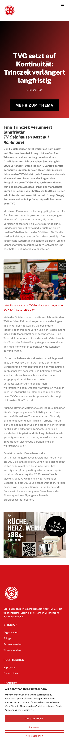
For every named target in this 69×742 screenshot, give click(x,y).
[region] (34, 713)
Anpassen (34, 727)
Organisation (11, 632)
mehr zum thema (34, 105)
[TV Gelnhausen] (10, 15)
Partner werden (13, 644)
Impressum (10, 667)
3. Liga (7, 638)
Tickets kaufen (12, 650)
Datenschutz (11, 673)
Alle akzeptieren (34, 718)
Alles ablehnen (34, 736)
